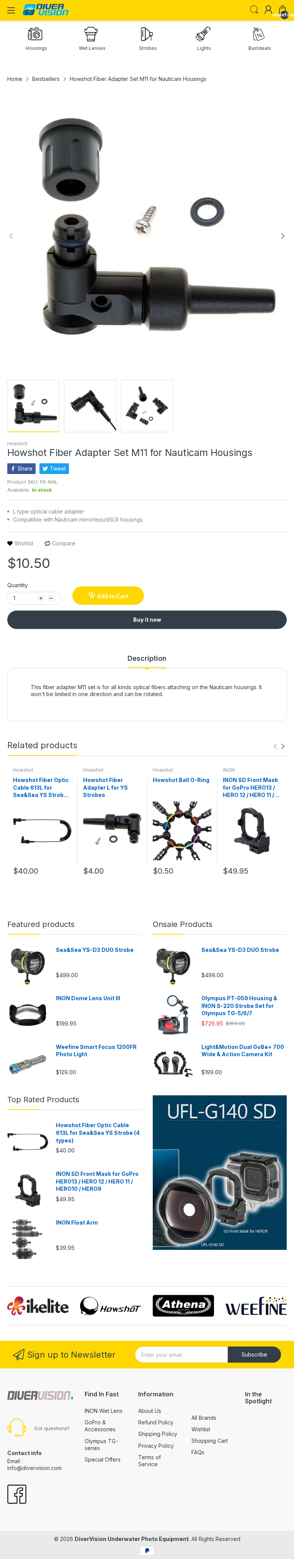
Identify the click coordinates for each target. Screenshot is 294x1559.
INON (229, 770)
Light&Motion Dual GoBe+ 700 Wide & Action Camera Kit (242, 1051)
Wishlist (200, 1429)
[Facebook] (16, 1495)
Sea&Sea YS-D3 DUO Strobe (95, 950)
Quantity (17, 585)
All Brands (203, 1417)
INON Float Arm (77, 1222)
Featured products (41, 924)
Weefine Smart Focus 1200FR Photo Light (96, 1051)
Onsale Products (182, 924)
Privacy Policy (156, 1445)
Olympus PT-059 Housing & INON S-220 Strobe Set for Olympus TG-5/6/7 (239, 1005)
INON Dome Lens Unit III (88, 998)
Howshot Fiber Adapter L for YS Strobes (105, 787)
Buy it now (147, 619)
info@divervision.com (34, 1468)
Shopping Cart (209, 1440)
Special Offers (103, 1459)
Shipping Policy (157, 1434)
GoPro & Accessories (100, 1425)
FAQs (197, 1452)
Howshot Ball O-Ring (181, 780)
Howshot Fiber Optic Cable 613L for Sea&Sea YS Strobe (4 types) (41, 788)
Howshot (17, 443)
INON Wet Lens (103, 1411)
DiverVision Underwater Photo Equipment (132, 1539)
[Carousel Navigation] (279, 746)
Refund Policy (155, 1422)
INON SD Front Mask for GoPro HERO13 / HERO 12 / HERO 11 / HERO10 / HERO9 (250, 788)
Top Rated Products (43, 1099)
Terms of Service (149, 1460)
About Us (149, 1411)
